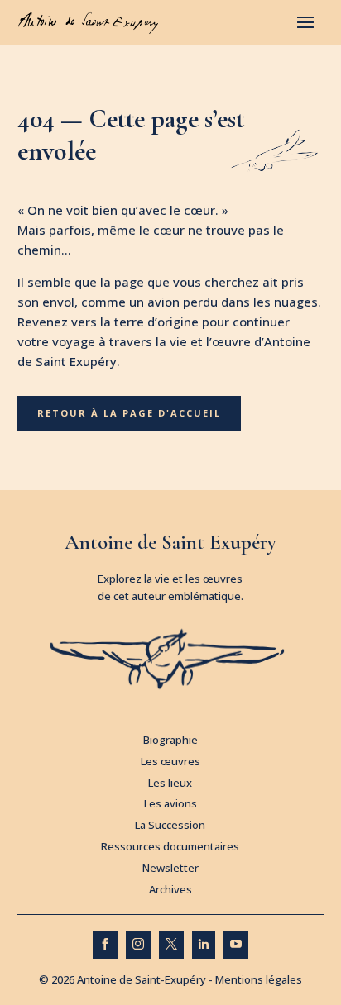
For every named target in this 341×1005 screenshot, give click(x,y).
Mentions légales (258, 979)
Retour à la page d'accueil (129, 413)
